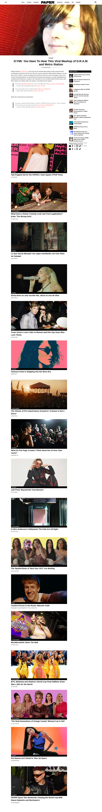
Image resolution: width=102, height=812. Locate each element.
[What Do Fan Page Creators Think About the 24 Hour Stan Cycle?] (39, 433)
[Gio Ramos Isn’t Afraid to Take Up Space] (39, 741)
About (70, 142)
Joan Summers (15, 571)
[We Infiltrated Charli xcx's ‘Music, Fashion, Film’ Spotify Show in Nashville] (71, 133)
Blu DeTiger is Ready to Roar (81, 84)
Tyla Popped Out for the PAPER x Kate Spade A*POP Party (37, 175)
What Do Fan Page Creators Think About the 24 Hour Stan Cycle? (36, 451)
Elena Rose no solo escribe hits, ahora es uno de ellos (35, 295)
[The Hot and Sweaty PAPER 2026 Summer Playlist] (71, 139)
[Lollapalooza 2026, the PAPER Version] (71, 90)
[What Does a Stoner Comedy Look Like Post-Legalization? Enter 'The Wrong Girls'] (39, 196)
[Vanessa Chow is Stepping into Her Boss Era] (39, 354)
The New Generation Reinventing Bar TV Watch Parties (80, 111)
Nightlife (59, 2)
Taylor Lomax (15, 219)
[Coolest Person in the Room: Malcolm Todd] (39, 588)
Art (73, 2)
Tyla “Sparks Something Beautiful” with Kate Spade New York (82, 117)
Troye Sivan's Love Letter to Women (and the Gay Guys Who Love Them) (38, 333)
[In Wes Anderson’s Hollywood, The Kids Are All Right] (39, 512)
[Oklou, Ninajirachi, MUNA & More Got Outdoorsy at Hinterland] (71, 101)
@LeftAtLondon (24, 71)
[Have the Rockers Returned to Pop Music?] (71, 80)
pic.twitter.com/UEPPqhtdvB (56, 84)
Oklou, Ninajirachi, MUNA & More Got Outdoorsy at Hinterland (81, 102)
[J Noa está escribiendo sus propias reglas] (71, 123)
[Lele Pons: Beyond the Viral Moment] (39, 472)
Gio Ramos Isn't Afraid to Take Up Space (29, 758)
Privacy (81, 142)
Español (78, 2)
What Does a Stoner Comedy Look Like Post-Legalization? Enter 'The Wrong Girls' (37, 215)
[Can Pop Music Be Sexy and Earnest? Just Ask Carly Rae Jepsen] (71, 95)
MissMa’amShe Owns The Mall (24, 642)
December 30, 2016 (40, 85)
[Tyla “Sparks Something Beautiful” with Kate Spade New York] (71, 117)
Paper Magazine (15, 802)
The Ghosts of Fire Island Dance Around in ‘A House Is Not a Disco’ (37, 412)
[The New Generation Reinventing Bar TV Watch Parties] (71, 110)
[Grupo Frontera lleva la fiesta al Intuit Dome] (71, 76)
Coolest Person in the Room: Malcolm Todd (30, 606)
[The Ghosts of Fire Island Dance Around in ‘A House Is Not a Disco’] (39, 394)
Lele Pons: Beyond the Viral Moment (27, 490)
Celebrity (36, 2)
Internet (67, 2)
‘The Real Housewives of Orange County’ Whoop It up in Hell (38, 721)
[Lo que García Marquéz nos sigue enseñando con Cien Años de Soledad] (39, 236)
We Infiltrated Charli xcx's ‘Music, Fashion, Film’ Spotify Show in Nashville (81, 133)
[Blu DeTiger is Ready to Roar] (71, 85)
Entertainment (15, 211)
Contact (74, 142)
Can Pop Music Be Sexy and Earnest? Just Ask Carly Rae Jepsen (81, 96)
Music (23, 2)
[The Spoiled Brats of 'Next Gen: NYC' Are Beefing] (39, 551)
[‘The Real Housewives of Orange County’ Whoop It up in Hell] (39, 704)
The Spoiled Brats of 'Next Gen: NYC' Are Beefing (33, 568)
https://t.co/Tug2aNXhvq (44, 89)
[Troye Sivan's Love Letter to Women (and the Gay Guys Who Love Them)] (39, 315)
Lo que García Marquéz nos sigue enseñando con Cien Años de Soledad (38, 255)
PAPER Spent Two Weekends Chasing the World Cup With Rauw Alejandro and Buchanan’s (36, 799)
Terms (85, 142)
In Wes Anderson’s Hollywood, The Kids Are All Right (34, 529)
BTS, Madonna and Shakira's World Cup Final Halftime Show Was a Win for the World (38, 683)
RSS (78, 142)
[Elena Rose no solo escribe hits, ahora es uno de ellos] (39, 278)
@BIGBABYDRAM (26, 84)
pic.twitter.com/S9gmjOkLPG (46, 105)
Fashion (29, 2)
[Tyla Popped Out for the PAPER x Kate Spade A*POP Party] (39, 157)
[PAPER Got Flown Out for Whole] (71, 128)
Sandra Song (46, 67)
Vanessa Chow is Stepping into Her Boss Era (31, 372)
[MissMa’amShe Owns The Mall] (39, 625)
